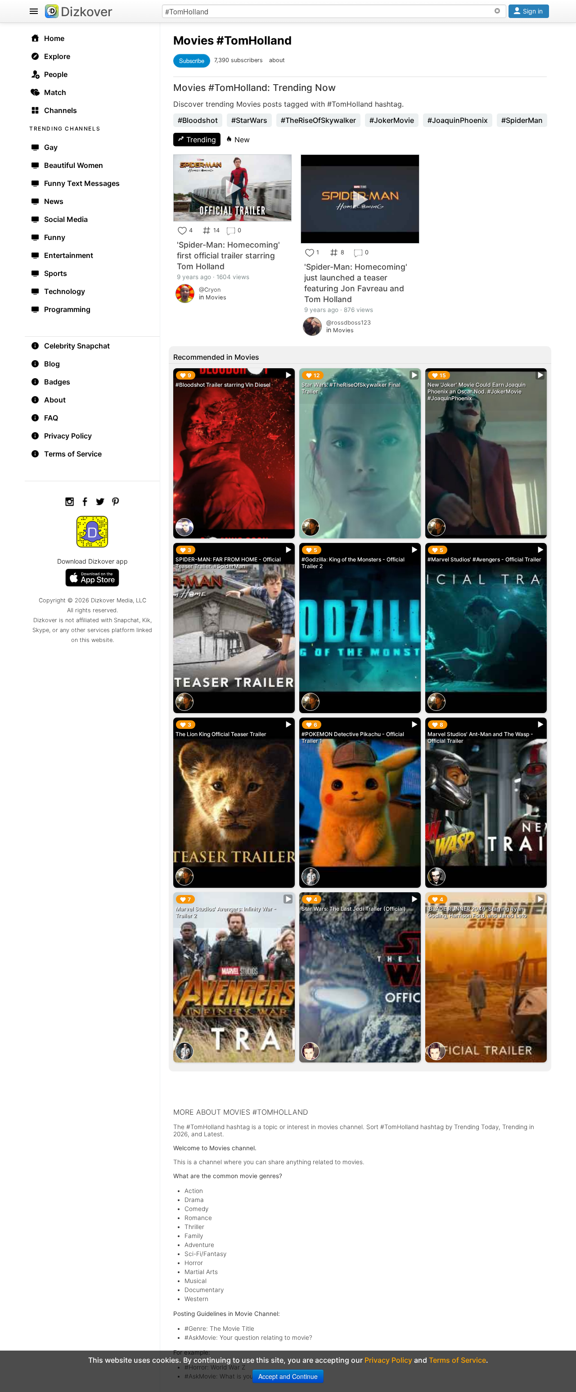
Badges (57, 381)
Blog (52, 363)
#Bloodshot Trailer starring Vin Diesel (223, 384)
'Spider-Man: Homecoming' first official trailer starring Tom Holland (228, 255)
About (55, 399)
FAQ (51, 417)
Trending (200, 139)
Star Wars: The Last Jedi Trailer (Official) (354, 908)
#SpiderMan (522, 120)
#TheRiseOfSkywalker (318, 120)
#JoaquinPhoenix (458, 120)
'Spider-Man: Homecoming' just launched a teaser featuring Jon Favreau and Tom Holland (355, 283)
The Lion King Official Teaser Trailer (221, 734)
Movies (193, 40)
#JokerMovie (391, 120)
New (241, 139)
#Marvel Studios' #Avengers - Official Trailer (484, 559)
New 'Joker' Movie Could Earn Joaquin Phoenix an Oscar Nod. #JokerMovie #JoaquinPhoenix (477, 391)
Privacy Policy (68, 435)
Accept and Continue (288, 1376)
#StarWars (249, 120)
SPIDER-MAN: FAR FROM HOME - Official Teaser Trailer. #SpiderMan (228, 562)
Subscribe (191, 60)
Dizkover (86, 11)
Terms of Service (73, 453)
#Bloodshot (198, 120)
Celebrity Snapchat (77, 345)
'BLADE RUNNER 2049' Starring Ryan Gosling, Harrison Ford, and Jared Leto (477, 912)
